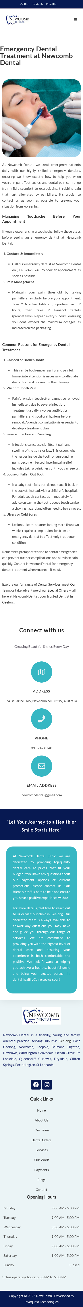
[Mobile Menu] (75, 19)
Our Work (41, 1160)
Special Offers (58, 590)
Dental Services (49, 584)
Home (41, 1110)
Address (41, 691)
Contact (41, 1190)
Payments (41, 1170)
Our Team (42, 1130)
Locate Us (37, 4)
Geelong (65, 1041)
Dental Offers (41, 1140)
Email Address (41, 785)
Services (41, 1150)
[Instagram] (47, 1085)
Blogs (41, 1180)
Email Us (51, 4)
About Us (41, 1120)
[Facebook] (36, 1085)
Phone (41, 738)
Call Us (24, 4)
